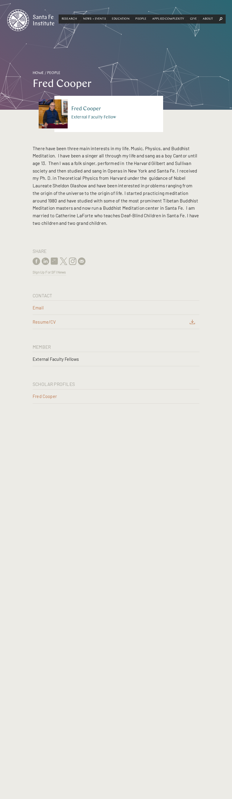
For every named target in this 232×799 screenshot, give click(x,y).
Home (38, 73)
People (140, 19)
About (208, 19)
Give (193, 19)
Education (120, 19)
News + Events (94, 19)
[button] (69, 19)
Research (69, 19)
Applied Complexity (168, 19)
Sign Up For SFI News (49, 272)
